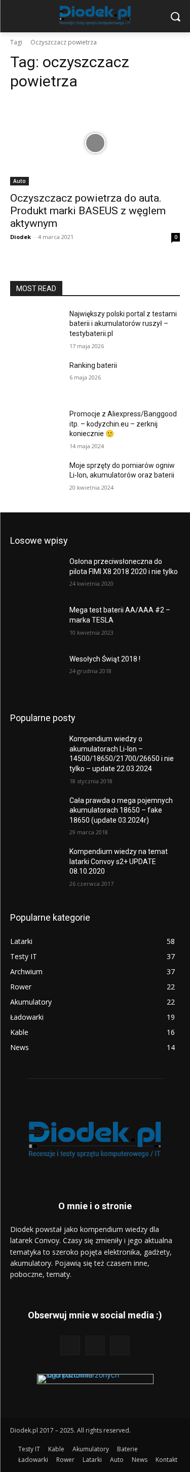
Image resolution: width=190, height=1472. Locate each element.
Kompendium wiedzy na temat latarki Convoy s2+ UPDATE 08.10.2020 (118, 861)
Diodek (20, 237)
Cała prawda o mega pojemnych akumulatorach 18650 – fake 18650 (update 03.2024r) (121, 810)
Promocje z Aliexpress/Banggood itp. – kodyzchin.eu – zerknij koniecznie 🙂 (123, 424)
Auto (19, 180)
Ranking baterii (93, 365)
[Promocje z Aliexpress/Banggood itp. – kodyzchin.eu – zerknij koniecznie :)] (35, 427)
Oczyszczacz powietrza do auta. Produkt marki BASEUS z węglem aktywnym (88, 210)
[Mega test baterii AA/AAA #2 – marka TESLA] (35, 623)
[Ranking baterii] (35, 378)
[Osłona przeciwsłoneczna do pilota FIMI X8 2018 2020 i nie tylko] (35, 574)
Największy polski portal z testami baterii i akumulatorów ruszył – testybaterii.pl (123, 324)
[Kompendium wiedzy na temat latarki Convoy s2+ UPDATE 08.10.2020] (35, 864)
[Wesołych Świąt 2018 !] (35, 672)
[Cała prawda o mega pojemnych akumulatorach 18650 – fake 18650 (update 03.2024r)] (35, 813)
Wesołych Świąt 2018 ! (104, 659)
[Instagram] (95, 1345)
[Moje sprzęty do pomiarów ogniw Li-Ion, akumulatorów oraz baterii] (35, 478)
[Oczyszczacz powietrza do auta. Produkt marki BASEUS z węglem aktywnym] (95, 143)
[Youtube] (120, 1345)
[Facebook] (70, 1345)
